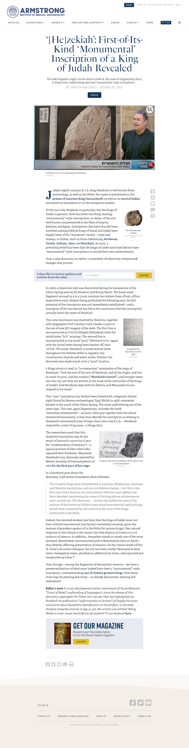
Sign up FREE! (168, 4)
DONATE (129, 5)
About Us (101, 716)
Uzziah (50, 243)
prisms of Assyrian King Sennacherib (77, 198)
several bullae (130, 198)
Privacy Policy (122, 716)
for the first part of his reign (71, 465)
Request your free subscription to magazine (93, 633)
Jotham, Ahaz (65, 243)
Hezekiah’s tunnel (103, 377)
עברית (166, 22)
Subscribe (81, 641)
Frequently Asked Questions (73, 716)
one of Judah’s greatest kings (103, 573)
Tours (149, 22)
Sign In (178, 4)
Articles (13, 22)
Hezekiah (87, 243)
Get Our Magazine (98, 625)
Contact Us (141, 4)
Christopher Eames (83, 87)
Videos (115, 22)
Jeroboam (110, 239)
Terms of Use (144, 716)
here (128, 613)
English (94, 95)
